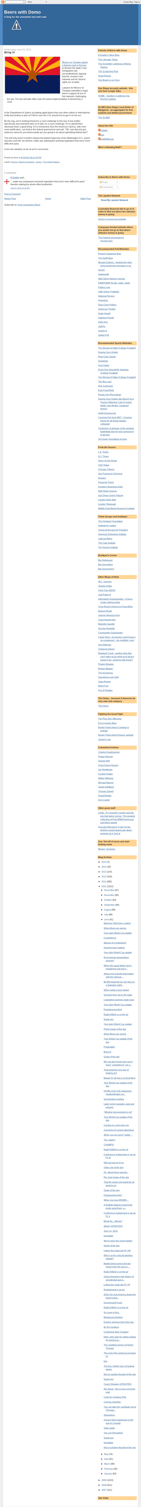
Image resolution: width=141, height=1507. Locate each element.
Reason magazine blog (109, 254)
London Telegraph (107, 504)
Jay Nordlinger (105, 769)
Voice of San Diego (107, 461)
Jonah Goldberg (106, 787)
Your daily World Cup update (118, 933)
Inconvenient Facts (113, 1303)
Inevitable (108, 1236)
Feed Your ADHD (106, 590)
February (108, 1469)
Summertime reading (114, 1099)
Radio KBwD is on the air (116, 1014)
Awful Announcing (107, 413)
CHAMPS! (109, 1145)
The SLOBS (104, 117)
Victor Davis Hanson (108, 765)
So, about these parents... (116, 1172)
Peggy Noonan (105, 756)
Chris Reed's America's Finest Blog (115, 606)
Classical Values (106, 649)
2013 (104, 872)
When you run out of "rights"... (118, 1135)
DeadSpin (103, 361)
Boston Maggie (105, 668)
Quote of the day (112, 1057)
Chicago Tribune (106, 469)
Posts (105, 182)
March (107, 1464)
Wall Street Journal (107, 491)
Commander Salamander (110, 633)
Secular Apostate (106, 628)
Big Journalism (105, 564)
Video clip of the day (114, 1167)
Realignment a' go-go (114, 1290)
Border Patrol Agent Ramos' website (115, 735)
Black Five (103, 686)
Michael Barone (106, 783)
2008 (104, 1485)
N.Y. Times (103, 456)
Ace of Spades (105, 690)
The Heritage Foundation (110, 521)
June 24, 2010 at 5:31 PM (19, 188)
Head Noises (104, 76)
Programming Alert (113, 1009)
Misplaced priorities (113, 1317)
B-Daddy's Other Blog (108, 55)
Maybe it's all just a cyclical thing (119, 1078)
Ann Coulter (104, 800)
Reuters (102, 478)
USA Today (103, 465)
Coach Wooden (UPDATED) (118, 1384)
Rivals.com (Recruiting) (109, 395)
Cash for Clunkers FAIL (115, 1397)
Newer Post (10, 198)
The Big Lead (104, 382)
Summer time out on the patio (118, 995)
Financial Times (106, 482)
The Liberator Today (108, 59)
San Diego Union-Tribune (110, 495)
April (106, 1459)
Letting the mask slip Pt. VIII (117, 1250)
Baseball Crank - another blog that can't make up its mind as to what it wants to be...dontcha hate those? (116, 656)
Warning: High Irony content (117, 923)
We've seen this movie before (118, 1241)
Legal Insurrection (107, 620)
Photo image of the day (115, 1029)
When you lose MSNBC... (116, 1200)
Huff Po (101, 326)
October (108, 900)
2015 (104, 862)
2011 (104, 881)
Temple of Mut (105, 586)
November (109, 895)
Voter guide (109, 1428)
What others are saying (115, 928)
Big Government (106, 569)
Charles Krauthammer (109, 752)
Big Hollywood (105, 560)
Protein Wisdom (106, 664)
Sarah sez (109, 1019)
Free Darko (103, 365)
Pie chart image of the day (116, 1177)
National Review (106, 296)
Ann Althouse (104, 645)
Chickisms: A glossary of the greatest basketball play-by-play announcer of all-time (116, 431)
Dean (101, 135)
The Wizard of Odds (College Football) (117, 348)
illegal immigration (26, 162)
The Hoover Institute (108, 547)
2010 (104, 886)
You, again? (109, 1140)
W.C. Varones (105, 581)
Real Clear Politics (107, 305)
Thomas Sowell (105, 791)
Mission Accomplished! (115, 943)
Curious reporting (112, 1402)
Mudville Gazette (106, 624)
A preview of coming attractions (119, 1130)
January (108, 1473)
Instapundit (103, 274)
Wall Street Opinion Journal (111, 279)
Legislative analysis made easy (119, 1000)
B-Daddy (14, 177)
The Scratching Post (108, 71)
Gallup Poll (103, 335)
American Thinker (107, 309)
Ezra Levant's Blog (107, 723)
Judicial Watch (105, 539)
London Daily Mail (107, 500)
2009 (104, 1480)
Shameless (109, 1415)
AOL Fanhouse (105, 386)
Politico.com (104, 287)
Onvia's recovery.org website (112, 219)
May (106, 1454)
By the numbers (111, 1327)
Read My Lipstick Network (114, 200)
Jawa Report (104, 681)
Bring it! (107, 1052)
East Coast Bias (106, 390)
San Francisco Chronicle (110, 474)
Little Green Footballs (108, 292)
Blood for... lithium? (113, 1221)
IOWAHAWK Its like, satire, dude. (114, 283)
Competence (110, 938)
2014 (104, 867)
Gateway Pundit (106, 318)
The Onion (103, 706)
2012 (104, 876)
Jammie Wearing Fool (109, 615)
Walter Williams (105, 778)
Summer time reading (114, 948)
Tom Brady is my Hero (109, 80)
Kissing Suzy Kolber (108, 352)
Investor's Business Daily (110, 487)
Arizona (14, 162)
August (108, 910)
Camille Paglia (105, 774)
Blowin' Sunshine (106, 849)
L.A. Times (103, 452)
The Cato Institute (106, 543)
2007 (104, 1490)
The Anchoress (105, 673)
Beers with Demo (22, 12)
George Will (104, 761)
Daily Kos (103, 322)
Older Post (85, 198)
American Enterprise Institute (112, 534)
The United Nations (51, 162)
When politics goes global (116, 990)
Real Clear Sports (107, 357)
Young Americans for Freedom (113, 530)
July (106, 914)
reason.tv (102, 331)
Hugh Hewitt (104, 313)
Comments (107, 187)
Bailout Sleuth (105, 611)
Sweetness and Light (108, 677)
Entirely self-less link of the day (119, 1322)
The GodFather (105, 258)
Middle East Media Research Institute (116, 508)
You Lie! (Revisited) (113, 1433)
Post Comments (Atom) (29, 205)
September (109, 905)
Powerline (103, 300)
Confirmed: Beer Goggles (116, 1332)
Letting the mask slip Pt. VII (117, 1285)
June (106, 919)
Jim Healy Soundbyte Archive (112, 439)
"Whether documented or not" (118, 1112)
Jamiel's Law (104, 739)
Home (48, 198)
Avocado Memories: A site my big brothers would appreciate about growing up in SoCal (115, 830)
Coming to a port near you (116, 1125)
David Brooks (104, 796)
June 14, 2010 (111, 1231)
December (109, 890)
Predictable (109, 1047)
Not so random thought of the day (120, 1374)
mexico (39, 162)
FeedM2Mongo (106, 139)
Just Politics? (104, 595)
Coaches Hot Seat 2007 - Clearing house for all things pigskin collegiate (115, 420)
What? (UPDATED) (113, 1226)
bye (105, 1361)
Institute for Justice (107, 525)
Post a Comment (12, 194)
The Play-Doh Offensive (110, 719)
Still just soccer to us (114, 1163)
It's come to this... (112, 1312)
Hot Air (101, 270)
